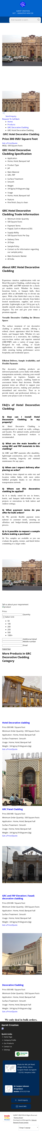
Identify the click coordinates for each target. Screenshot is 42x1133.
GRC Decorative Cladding (18, 127)
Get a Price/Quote (9, 143)
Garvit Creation (23, 12)
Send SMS (22, 1106)
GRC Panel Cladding (12, 809)
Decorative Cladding (13, 985)
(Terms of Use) (18, 1118)
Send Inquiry (10, 116)
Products (11, 124)
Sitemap (7, 1050)
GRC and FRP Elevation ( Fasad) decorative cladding (18, 897)
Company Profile (10, 1040)
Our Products (9, 1043)
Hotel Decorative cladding (16, 722)
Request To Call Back (10, 119)
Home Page (8, 1037)
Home (10, 121)
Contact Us (8, 1046)
